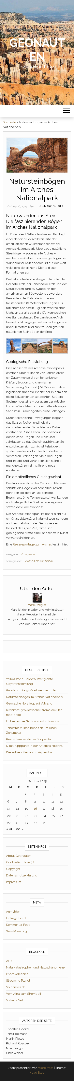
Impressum (13, 882)
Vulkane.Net (14, 1000)
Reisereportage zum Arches (32, 544)
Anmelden (13, 911)
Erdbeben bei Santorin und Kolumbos (32, 721)
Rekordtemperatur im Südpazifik (28, 739)
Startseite (9, 122)
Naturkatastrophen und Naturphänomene (35, 967)
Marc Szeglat (54, 206)
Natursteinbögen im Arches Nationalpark (34, 697)
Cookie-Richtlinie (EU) (21, 862)
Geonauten (37, 50)
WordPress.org (16, 931)
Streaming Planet (18, 980)
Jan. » (20, 829)
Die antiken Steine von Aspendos (29, 752)
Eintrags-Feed (16, 918)
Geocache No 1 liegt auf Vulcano (29, 703)
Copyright (13, 869)
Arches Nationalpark (39, 561)
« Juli (9, 829)
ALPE (9, 961)
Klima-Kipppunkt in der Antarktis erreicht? (35, 746)
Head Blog (37, 1072)
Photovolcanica (17, 974)
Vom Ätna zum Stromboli (23, 994)
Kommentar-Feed (18, 925)
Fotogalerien (28, 554)
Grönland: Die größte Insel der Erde (30, 690)
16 (35, 808)
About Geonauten (18, 856)
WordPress (45, 1068)
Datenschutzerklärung (21, 875)
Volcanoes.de (15, 987)
